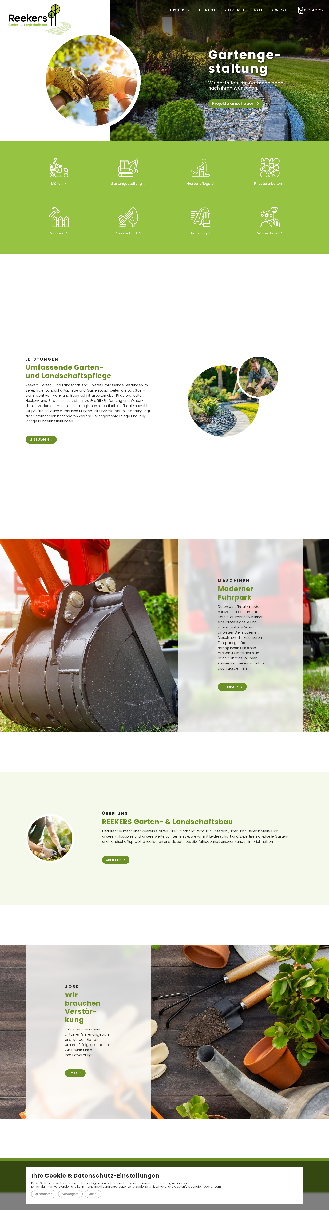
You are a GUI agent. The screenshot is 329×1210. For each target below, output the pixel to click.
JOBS (257, 10)
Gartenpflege (198, 183)
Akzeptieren (43, 1194)
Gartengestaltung (126, 183)
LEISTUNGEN (180, 10)
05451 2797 (313, 10)
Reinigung (198, 233)
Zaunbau (56, 233)
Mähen (57, 183)
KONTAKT (279, 10)
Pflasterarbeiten (268, 183)
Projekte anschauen (233, 99)
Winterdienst (268, 233)
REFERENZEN (234, 10)
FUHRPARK (230, 686)
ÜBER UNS (207, 10)
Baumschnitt (126, 233)
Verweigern (70, 1194)
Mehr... (93, 1194)
